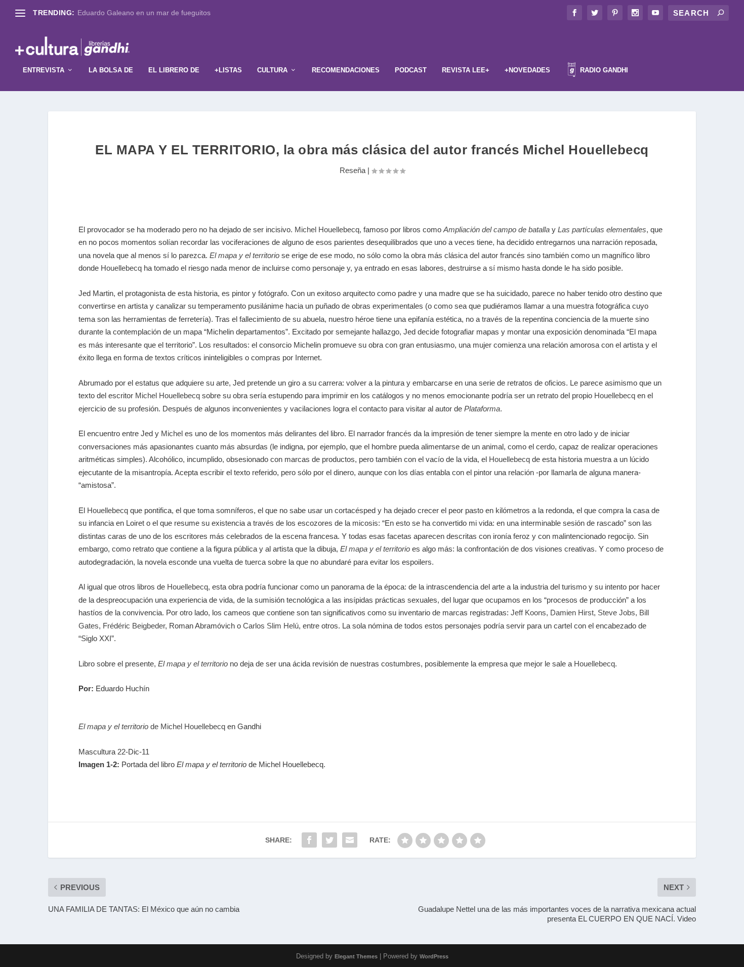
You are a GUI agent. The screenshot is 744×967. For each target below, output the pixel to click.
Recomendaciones (346, 70)
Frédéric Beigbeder (134, 625)
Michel (172, 433)
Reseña (352, 170)
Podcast (411, 70)
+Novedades (527, 70)
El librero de (173, 70)
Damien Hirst (572, 612)
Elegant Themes (356, 956)
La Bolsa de (111, 70)
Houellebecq (121, 268)
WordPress (434, 956)
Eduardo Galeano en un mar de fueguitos (144, 13)
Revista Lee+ (465, 70)
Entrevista (43, 70)
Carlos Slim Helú (271, 625)
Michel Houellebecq (327, 229)
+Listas (228, 70)
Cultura (272, 70)
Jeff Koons (528, 612)
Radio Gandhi (603, 70)
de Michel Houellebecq (151, 726)
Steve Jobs (616, 612)
